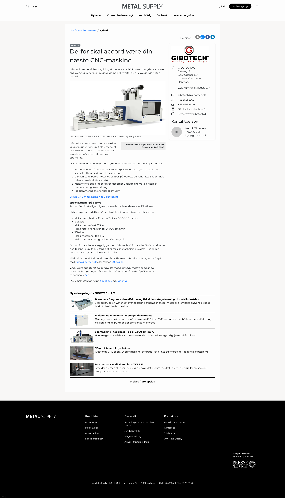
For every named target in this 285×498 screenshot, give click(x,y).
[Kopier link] (202, 37)
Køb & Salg (145, 15)
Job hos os (169, 433)
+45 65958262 (186, 99)
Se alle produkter (94, 438)
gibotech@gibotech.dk (192, 95)
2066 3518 (118, 262)
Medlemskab (91, 427)
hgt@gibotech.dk (86, 262)
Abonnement (92, 422)
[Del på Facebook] (207, 37)
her (87, 275)
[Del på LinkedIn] (212, 37)
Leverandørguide (183, 15)
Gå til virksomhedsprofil (192, 109)
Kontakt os (169, 427)
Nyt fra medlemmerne (83, 30)
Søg (35, 6)
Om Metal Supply (173, 438)
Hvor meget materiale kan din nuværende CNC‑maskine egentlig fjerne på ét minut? (145, 333)
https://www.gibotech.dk (192, 114)
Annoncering (92, 433)
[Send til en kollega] (197, 37)
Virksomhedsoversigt (120, 15)
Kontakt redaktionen (174, 422)
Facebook (106, 281)
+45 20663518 (193, 131)
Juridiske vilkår (132, 431)
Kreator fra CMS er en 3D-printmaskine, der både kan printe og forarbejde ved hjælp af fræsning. (151, 350)
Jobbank (162, 15)
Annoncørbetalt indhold (137, 442)
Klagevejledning (133, 436)
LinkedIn (121, 281)
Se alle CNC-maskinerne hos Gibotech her (94, 196)
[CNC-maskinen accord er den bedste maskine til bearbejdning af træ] (118, 108)
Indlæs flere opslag (142, 381)
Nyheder (96, 15)
